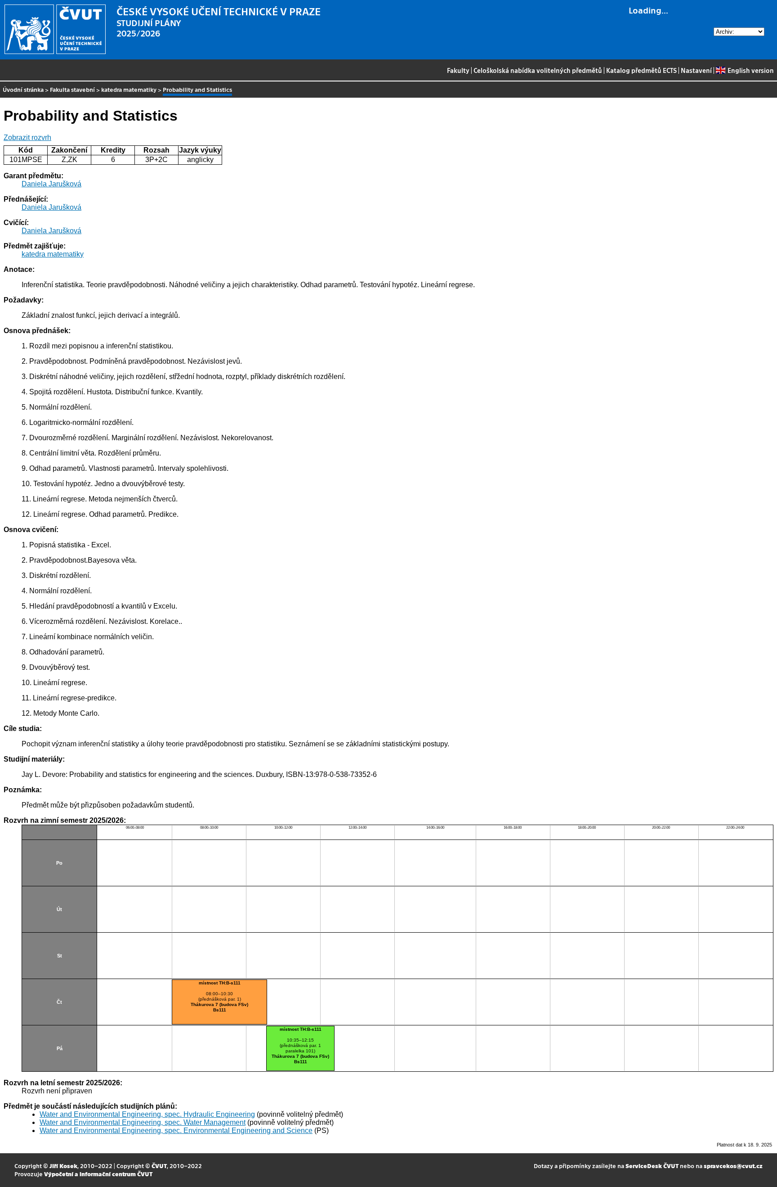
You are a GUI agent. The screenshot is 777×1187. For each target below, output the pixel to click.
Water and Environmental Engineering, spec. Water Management (143, 1122)
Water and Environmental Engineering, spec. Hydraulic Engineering (147, 1114)
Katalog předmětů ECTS (641, 70)
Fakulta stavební (72, 89)
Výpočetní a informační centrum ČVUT (98, 1173)
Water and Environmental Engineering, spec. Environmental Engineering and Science (176, 1130)
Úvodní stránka (23, 89)
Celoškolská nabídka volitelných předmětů (537, 70)
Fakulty (458, 70)
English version (750, 70)
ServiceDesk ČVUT (652, 1165)
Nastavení (696, 70)
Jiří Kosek (63, 1165)
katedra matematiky (128, 89)
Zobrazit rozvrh (27, 137)
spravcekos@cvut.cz (733, 1165)
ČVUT (159, 1165)
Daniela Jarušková (51, 184)
